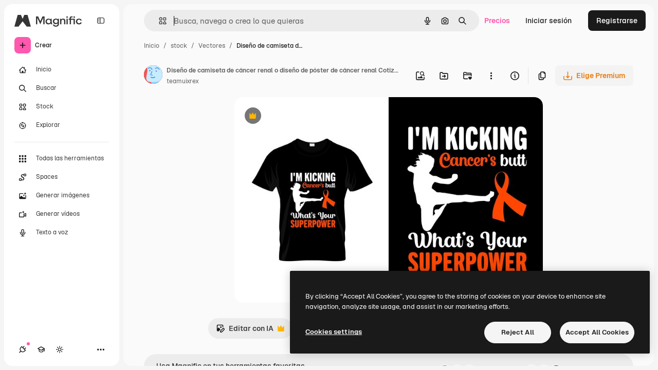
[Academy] (41, 349)
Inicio (151, 46)
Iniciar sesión (548, 20)
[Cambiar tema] (59, 349)
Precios (497, 20)
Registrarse (616, 20)
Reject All (517, 332)
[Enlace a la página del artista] (153, 76)
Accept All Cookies (597, 332)
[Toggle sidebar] (101, 20)
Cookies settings (333, 331)
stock (179, 46)
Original (300, 117)
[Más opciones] (491, 75)
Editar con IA (244, 331)
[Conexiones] (22, 349)
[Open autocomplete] (158, 21)
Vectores (211, 46)
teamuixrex (183, 81)
